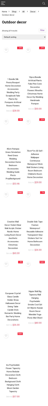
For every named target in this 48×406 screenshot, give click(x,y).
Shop (14, 12)
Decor (32, 12)
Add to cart (13, 113)
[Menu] (3, 3)
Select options (13, 256)
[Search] (44, 3)
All (23, 12)
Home (4, 12)
